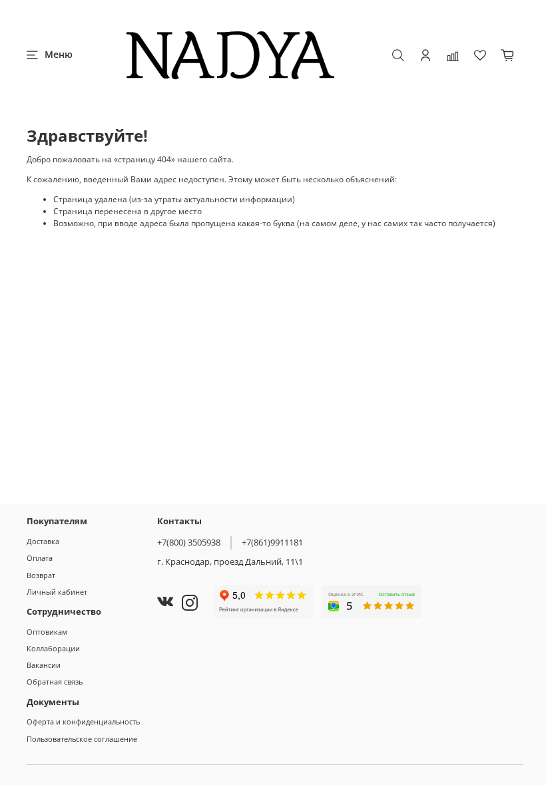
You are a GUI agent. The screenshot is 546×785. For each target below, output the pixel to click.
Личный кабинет (57, 592)
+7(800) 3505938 (188, 542)
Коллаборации (53, 648)
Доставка (43, 541)
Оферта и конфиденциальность (83, 721)
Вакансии (44, 665)
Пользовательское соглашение (82, 739)
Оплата (40, 558)
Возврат (41, 575)
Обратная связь (55, 682)
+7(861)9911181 (272, 542)
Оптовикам (47, 632)
